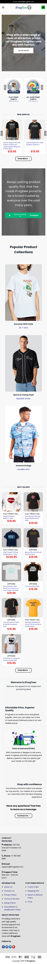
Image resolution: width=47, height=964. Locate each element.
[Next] (42, 92)
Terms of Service (11, 899)
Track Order (33, 887)
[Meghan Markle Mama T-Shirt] (11, 501)
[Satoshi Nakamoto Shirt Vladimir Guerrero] (35, 130)
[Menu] (3, 7)
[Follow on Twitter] (10, 946)
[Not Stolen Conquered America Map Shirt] (11, 643)
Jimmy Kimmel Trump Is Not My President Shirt (11, 624)
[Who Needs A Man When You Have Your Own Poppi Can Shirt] (11, 571)
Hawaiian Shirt (23, 469)
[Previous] (5, 92)
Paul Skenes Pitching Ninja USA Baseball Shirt (32, 518)
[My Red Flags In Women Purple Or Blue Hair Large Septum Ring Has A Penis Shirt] (12, 130)
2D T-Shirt (23, 327)
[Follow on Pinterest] (13, 946)
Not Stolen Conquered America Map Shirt (11, 659)
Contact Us (9, 891)
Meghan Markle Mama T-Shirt (9, 517)
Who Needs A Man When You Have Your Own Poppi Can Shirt (10, 588)
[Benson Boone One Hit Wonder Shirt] (33, 537)
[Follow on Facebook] (3, 946)
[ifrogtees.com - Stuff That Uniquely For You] (23, 7)
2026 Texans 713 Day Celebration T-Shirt (10, 553)
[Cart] (43, 7)
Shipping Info (33, 891)
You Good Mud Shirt (32, 586)
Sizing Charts (10, 903)
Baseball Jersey (23, 398)
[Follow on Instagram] (6, 946)
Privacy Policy (10, 895)
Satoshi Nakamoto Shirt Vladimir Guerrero (34, 144)
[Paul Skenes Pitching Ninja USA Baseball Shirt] (33, 501)
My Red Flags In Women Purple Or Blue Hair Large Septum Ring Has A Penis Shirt (12, 146)
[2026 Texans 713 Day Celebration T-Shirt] (11, 537)
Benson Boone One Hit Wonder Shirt (33, 553)
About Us (8, 887)
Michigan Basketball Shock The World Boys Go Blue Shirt (33, 624)
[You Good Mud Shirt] (33, 571)
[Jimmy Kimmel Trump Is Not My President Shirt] (11, 607)
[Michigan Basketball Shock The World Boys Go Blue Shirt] (33, 607)
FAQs (30, 901)
